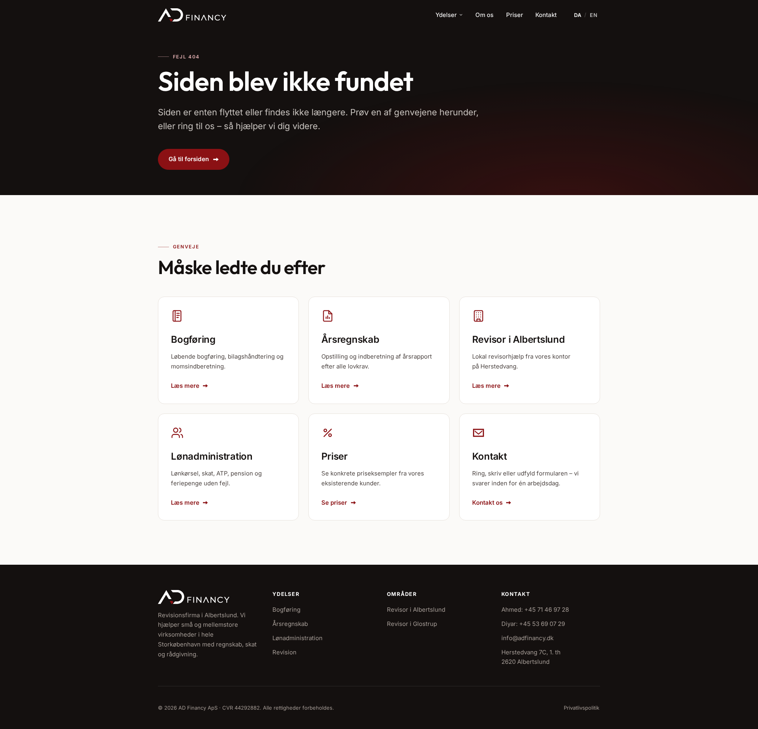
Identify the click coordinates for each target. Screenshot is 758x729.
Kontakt (546, 15)
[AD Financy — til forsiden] (192, 15)
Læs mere (185, 385)
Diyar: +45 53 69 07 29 (533, 624)
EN (594, 15)
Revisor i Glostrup (412, 624)
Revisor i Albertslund (416, 609)
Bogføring (286, 609)
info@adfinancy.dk (527, 638)
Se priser (334, 502)
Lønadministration (297, 638)
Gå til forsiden (189, 159)
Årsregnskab (290, 624)
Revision (284, 652)
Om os (484, 15)
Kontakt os (487, 502)
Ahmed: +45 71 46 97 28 (535, 609)
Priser (514, 15)
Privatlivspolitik (581, 708)
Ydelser (446, 15)
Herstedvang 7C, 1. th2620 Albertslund (531, 657)
